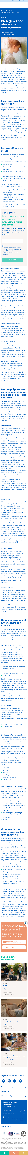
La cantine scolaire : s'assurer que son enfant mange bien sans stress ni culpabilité (14, 1058)
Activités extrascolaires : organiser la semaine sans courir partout (13, 988)
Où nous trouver (6, 1126)
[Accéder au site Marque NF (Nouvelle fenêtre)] (4, 1133)
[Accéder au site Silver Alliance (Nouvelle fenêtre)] (24, 1133)
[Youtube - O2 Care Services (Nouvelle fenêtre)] (20, 1081)
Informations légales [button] (7, 1096)
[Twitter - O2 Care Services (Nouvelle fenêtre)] (14, 1081)
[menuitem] (4, 1153)
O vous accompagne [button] (8, 1087)
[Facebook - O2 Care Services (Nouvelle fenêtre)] (3, 1081)
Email (4, 241)
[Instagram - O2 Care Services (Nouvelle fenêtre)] (9, 1081)
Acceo (21, 1120)
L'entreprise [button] (5, 1091)
